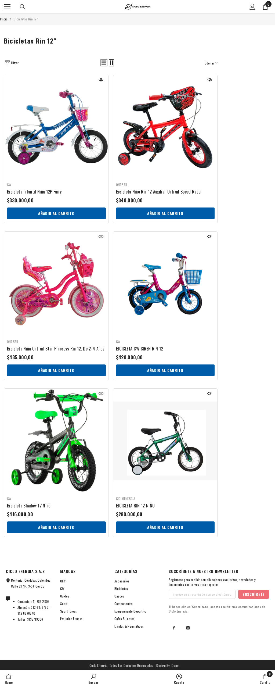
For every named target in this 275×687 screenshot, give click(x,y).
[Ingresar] (252, 7)
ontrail (122, 184)
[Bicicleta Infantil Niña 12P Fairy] (56, 127)
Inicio (4, 19)
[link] (93, 678)
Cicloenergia (125, 498)
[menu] (7, 6)
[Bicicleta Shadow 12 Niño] (56, 441)
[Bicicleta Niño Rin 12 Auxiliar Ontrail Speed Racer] (165, 127)
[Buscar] (22, 6)
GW (9, 184)
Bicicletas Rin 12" (26, 19)
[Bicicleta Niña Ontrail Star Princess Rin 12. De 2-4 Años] (56, 284)
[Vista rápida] (101, 80)
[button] (103, 62)
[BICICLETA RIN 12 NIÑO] (165, 441)
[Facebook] (174, 628)
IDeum (175, 665)
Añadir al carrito (56, 213)
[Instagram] (188, 628)
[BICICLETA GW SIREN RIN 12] (165, 284)
